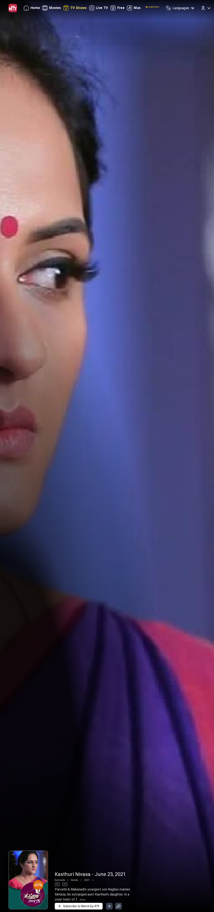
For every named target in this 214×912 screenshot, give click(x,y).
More (82, 899)
